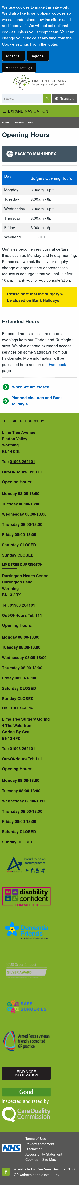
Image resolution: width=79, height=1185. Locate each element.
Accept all (13, 55)
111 (38, 472)
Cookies (31, 1159)
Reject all (38, 55)
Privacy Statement (39, 1143)
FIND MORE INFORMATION (26, 1073)
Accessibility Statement (43, 1154)
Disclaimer (33, 1148)
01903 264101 (22, 461)
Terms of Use (35, 1138)
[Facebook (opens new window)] (6, 1172)
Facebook (57, 364)
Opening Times (24, 122)
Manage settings (19, 67)
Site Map (49, 1159)
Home (5, 122)
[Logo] (39, 82)
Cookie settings (15, 44)
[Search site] (47, 98)
